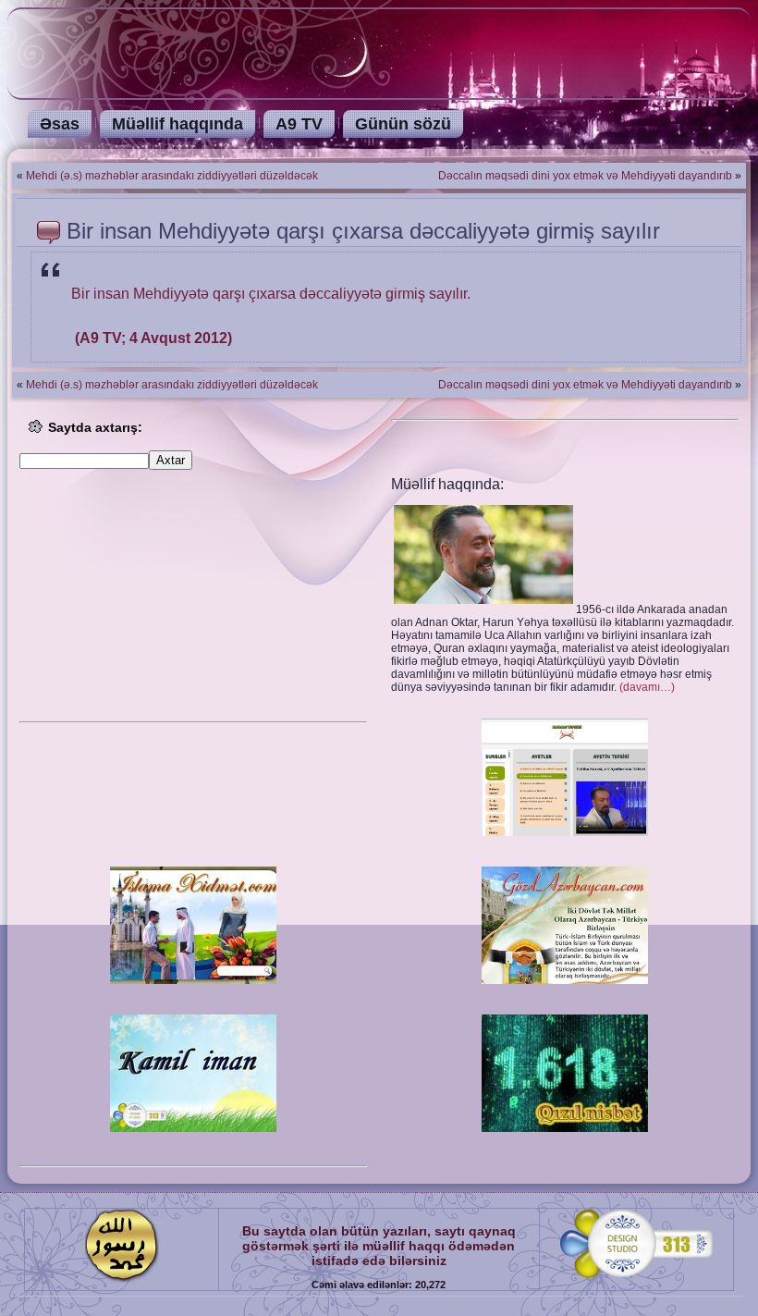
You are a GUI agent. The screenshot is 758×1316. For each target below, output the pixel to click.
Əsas (59, 124)
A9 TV (299, 124)
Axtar (170, 460)
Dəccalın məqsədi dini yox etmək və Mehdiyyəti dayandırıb (585, 175)
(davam (647, 687)
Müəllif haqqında (177, 124)
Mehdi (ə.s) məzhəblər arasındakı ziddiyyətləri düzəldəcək (172, 175)
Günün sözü (403, 124)
